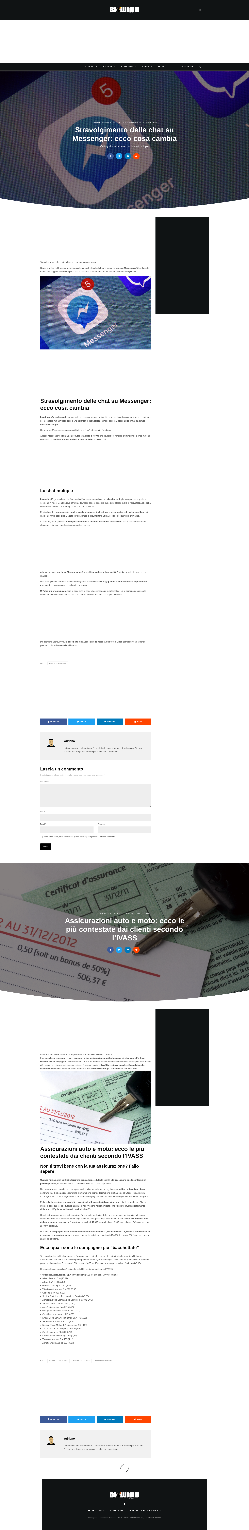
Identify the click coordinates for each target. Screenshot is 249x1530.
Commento (45, 782)
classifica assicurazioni (59, 1361)
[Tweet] (119, 156)
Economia (127, 67)
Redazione (117, 1510)
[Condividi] (110, 156)
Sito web (101, 824)
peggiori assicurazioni (103, 1361)
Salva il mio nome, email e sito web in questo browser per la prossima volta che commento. (79, 837)
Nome (43, 811)
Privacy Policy (97, 1510)
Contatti (132, 1510)
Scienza (147, 67)
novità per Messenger (58, 663)
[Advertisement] (124, 41)
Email (43, 824)
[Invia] (136, 156)
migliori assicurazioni (81, 1361)
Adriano (96, 122)
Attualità (91, 67)
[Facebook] (48, 10)
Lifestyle (109, 67)
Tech (161, 67)
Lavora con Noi (151, 1510)
